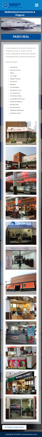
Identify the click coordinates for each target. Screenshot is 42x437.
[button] (19, 29)
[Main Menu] (37, 5)
